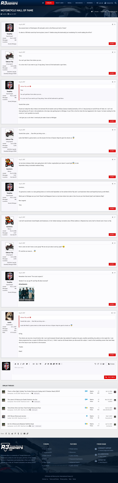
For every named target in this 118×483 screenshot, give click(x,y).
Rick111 (110, 393)
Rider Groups (46, 462)
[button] (53, 3)
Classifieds (46, 466)
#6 (114, 183)
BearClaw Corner (25, 393)
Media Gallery (74, 449)
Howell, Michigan (12, 44)
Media (69, 3)
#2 (114, 52)
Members (90, 3)
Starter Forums (47, 449)
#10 (114, 313)
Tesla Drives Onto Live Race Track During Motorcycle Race (24, 408)
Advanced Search (75, 462)
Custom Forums (47, 452)
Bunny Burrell (109, 418)
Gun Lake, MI (13, 177)
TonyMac (4, 14)
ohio (15, 330)
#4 (114, 130)
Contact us (45, 479)
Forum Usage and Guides (106, 450)
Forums (49, 3)
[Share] (112, 24)
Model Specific (47, 455)
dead (33, 426)
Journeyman (10, 393)
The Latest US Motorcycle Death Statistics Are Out (22, 399)
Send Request (103, 462)
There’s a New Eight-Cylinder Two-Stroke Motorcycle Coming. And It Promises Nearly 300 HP (34, 391)
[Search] (115, 3)
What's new (59, 3)
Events (45, 459)
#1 (114, 24)
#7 (114, 217)
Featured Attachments (76, 459)
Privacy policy (63, 479)
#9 (114, 273)
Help (70, 479)
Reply (113, 43)
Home (43, 3)
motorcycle (36, 393)
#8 (114, 243)
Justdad (9, 418)
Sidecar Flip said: (24, 86)
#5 (114, 159)
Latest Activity (74, 455)
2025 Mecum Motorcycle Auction (17, 416)
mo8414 (110, 401)
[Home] (92, 11)
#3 (114, 82)
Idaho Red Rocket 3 (107, 410)
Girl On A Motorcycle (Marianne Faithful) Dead (21, 424)
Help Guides (103, 456)
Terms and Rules (54, 479)
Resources (79, 3)
